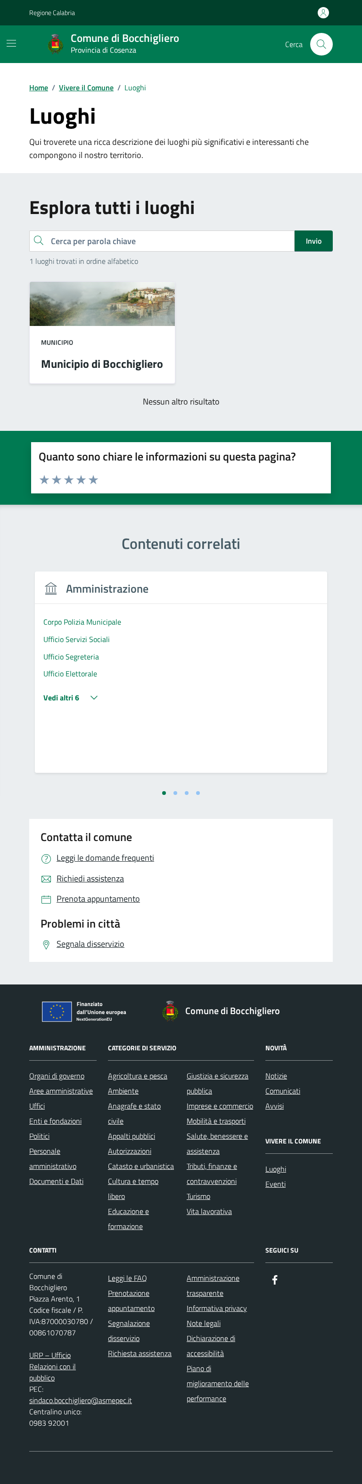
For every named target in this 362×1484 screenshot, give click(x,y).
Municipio (57, 342)
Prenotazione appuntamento (131, 1300)
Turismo (198, 1196)
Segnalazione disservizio (129, 1330)
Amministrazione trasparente (213, 1285)
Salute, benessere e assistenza (217, 1143)
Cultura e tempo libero (133, 1188)
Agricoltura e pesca (137, 1075)
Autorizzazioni (129, 1151)
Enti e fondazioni (55, 1121)
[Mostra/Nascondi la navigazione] (11, 43)
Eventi (275, 1184)
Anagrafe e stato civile (134, 1113)
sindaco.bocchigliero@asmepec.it (80, 1400)
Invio (313, 240)
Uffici (37, 1105)
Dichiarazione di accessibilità (211, 1346)
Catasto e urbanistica (141, 1166)
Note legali (204, 1323)
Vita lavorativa (209, 1211)
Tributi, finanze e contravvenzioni (212, 1173)
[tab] (164, 793)
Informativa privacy (217, 1308)
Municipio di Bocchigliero (102, 363)
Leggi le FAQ (127, 1278)
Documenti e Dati (56, 1181)
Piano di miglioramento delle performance (218, 1383)
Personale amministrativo (52, 1158)
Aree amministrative (61, 1090)
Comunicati (282, 1090)
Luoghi (275, 1169)
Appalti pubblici (131, 1136)
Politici (39, 1136)
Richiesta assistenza (140, 1353)
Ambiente (123, 1090)
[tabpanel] (181, 678)
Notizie (276, 1075)
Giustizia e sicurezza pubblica (217, 1083)
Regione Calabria (52, 12)
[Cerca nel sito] (321, 44)
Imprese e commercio (220, 1105)
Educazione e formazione (128, 1219)
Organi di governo (56, 1075)
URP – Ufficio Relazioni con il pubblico (52, 1366)
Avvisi (274, 1105)
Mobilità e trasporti (216, 1121)
